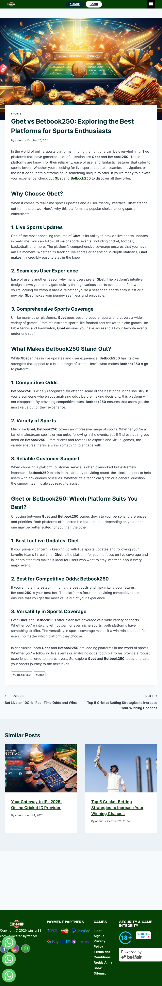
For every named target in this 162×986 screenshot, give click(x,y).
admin (19, 140)
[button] (151, 4)
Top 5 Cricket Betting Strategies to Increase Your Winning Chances (122, 702)
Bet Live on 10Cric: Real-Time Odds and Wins (41, 699)
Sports (16, 113)
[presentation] (41, 768)
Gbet (59, 178)
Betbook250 (81, 178)
